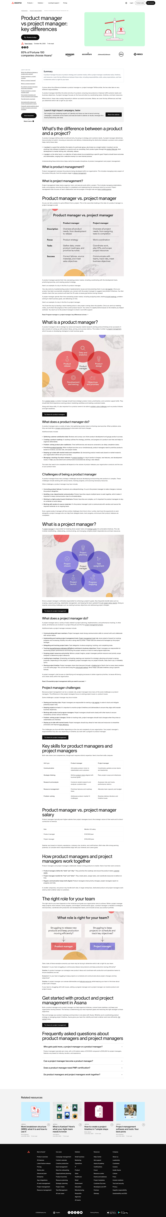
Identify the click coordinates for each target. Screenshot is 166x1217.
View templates (29, 115)
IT (75, 1167)
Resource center (99, 1173)
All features (40, 1160)
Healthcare (78, 1176)
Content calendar (61, 1160)
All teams (78, 1200)
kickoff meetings (111, 296)
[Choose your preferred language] (126, 3)
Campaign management (63, 1157)
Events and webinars (100, 1176)
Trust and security (118, 1183)
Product (77, 1170)
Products (29, 3)
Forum (96, 1170)
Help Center (97, 1157)
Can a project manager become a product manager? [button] (68, 1061)
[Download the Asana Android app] (123, 1212)
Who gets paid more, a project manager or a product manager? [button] (73, 1046)
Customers (116, 1163)
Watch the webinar (114, 114)
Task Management (61, 1190)
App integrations (42, 1180)
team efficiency (64, 724)
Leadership (116, 1160)
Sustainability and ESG (120, 1193)
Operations (78, 1163)
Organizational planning (63, 1173)
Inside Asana (117, 1170)
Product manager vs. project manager (28, 77)
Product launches (61, 1176)
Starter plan (40, 1170)
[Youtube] (81, 1212)
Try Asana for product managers (54, 414)
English (58, 1212)
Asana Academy (99, 1163)
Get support (97, 1160)
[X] (69, 1212)
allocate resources (85, 981)
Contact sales (140, 3)
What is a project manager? (28, 83)
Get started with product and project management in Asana (29, 102)
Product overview (42, 1157)
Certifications (98, 1167)
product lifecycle (112, 149)
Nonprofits (78, 1193)
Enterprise (40, 1176)
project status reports (110, 603)
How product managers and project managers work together (29, 95)
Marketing (78, 1160)
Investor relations (118, 1180)
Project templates (99, 1180)
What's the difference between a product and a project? (29, 73)
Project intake (60, 1187)
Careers (115, 1167)
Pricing (65, 3)
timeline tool (95, 665)
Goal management (61, 1167)
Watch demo (28, 121)
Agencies (78, 1196)
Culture (115, 1173)
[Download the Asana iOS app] (111, 1212)
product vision (80, 775)
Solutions (40, 3)
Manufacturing (79, 1190)
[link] (24, 11)
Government (78, 1183)
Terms (92, 1212)
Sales (76, 1173)
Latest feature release (44, 1163)
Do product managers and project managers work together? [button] (72, 1074)
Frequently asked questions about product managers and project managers (30, 107)
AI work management (43, 1183)
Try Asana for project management (55, 611)
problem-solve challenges (99, 406)
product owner (50, 401)
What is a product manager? (28, 80)
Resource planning (62, 1180)
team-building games (104, 189)
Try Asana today (30, 37)
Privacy (115, 1187)
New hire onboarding (62, 1170)
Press (114, 1176)
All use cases (60, 1193)
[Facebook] (78, 1212)
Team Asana (28, 43)
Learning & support (53, 3)
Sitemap (96, 1193)
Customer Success (99, 1183)
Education (78, 1187)
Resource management (44, 1190)
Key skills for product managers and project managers (29, 87)
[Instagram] (75, 1212)
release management (79, 173)
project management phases (94, 625)
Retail (76, 1180)
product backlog (77, 457)
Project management (43, 1187)
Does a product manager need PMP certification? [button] (67, 1068)
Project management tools (87, 638)
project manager (49, 529)
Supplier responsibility (120, 1190)
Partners (96, 1190)
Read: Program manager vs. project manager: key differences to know (64, 314)
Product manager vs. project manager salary (28, 91)
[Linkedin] (72, 1212)
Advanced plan (42, 1173)
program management (114, 329)
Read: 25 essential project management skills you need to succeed (63, 681)
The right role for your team (28, 99)
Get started (150, 3)
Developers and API (100, 1187)
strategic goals (92, 529)
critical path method (81, 667)
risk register (95, 702)
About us (115, 1157)
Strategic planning (62, 1183)
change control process (62, 428)
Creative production (62, 1163)
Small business (79, 1157)
